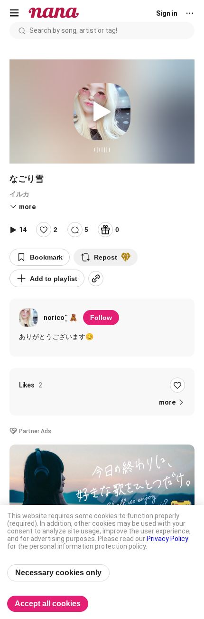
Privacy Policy (167, 538)
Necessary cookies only (58, 573)
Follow (101, 317)
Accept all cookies (48, 604)
